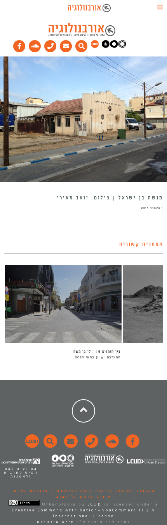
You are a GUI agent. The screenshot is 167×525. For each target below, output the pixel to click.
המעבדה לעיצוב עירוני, (123, 490)
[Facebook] (19, 44)
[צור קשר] (90, 445)
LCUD (94, 504)
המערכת (113, 357)
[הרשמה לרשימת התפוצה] (66, 44)
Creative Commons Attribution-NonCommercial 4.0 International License (83, 513)
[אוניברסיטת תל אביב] (113, 46)
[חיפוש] (81, 44)
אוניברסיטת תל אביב (83, 496)
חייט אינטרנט (56, 522)
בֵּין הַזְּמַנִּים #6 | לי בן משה (96, 351)
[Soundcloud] (35, 44)
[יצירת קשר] (50, 44)
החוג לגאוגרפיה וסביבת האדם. (52, 490)
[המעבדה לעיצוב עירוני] (94, 46)
